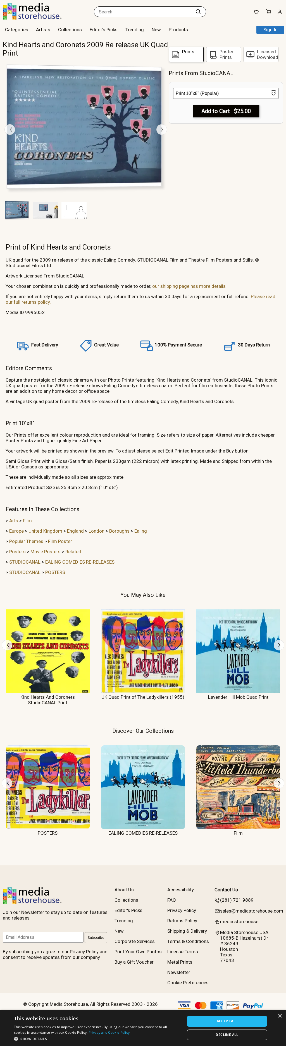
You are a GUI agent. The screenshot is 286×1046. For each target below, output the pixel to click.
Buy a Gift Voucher (134, 962)
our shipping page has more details (189, 286)
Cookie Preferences (188, 982)
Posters (17, 551)
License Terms (182, 951)
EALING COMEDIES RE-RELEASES (80, 562)
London (96, 531)
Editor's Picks (104, 29)
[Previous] (9, 129)
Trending (134, 29)
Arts (13, 520)
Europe (16, 531)
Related (73, 551)
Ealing (140, 531)
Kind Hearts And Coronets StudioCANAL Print (47, 699)
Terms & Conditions (188, 941)
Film (27, 520)
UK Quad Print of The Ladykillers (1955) (142, 697)
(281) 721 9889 (237, 900)
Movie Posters (45, 551)
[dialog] (143, 1028)
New (156, 29)
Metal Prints (179, 962)
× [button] (280, 1016)
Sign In (270, 29)
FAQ (171, 900)
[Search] (198, 11)
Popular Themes (26, 541)
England (75, 531)
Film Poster (60, 541)
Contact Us (226, 889)
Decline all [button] (227, 1034)
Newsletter (178, 972)
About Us (124, 889)
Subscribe (96, 937)
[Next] (161, 129)
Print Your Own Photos (138, 951)
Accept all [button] (227, 1021)
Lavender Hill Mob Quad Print (238, 697)
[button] (97, 1038)
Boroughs (119, 531)
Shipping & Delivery (187, 931)
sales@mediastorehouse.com (251, 911)
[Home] (38, 18)
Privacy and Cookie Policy (109, 1032)
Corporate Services (135, 941)
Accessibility (180, 889)
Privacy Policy (181, 910)
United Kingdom (45, 531)
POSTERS (55, 572)
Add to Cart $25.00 (226, 111)
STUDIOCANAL (24, 562)
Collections (70, 29)
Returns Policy (182, 920)
